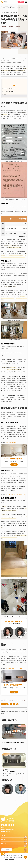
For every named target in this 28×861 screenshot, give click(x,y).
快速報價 (25, 850)
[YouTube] (2, 825)
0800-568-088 (8, 827)
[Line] (12, 825)
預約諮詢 (14, 692)
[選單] (26, 2)
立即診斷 (14, 464)
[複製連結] (17, 704)
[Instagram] (9, 825)
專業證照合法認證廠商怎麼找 (11, 442)
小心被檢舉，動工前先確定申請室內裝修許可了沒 (16, 122)
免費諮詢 (21, 2)
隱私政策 (6, 859)
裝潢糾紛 (18, 26)
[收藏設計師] (3, 785)
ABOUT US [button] (3, 843)
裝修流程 (4, 26)
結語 (5, 94)
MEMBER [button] (3, 835)
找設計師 (25, 837)
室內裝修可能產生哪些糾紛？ (10, 88)
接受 (25, 857)
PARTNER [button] (3, 839)
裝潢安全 (11, 26)
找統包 (25, 841)
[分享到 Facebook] (10, 704)
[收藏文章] (4, 726)
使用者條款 (11, 859)
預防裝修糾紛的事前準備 (9, 91)
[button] (2, 632)
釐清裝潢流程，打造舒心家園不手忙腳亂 (14, 668)
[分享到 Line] (14, 704)
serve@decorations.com (11, 829)
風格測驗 (25, 846)
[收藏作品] (4, 754)
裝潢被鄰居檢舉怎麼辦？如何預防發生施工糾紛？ (16, 494)
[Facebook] (5, 825)
